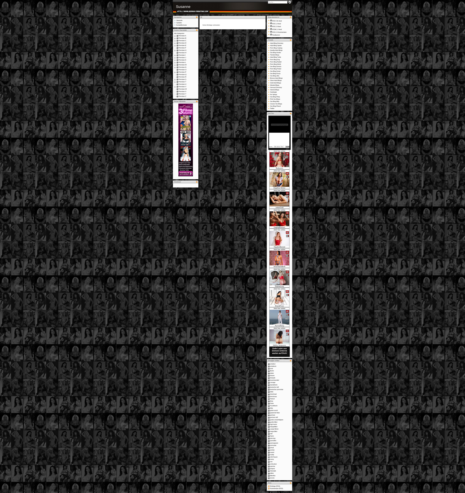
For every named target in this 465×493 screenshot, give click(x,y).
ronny (272, 459)
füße (271, 408)
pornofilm (273, 440)
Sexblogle (273, 92)
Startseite (179, 20)
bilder (272, 373)
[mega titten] (269, 431)
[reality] (269, 455)
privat (272, 448)
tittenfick (272, 476)
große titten (273, 422)
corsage (272, 382)
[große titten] (269, 422)
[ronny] (269, 459)
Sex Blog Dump (275, 71)
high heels (273, 424)
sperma (272, 466)
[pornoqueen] (269, 443)
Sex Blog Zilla (274, 76)
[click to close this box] (197, 17)
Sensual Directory (276, 87)
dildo (271, 392)
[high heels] (269, 424)
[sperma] (269, 466)
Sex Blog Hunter (275, 52)
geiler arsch (274, 410)
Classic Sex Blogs (276, 104)
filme (271, 401)
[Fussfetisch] (269, 406)
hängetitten (273, 427)
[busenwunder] (269, 380)
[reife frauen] (269, 457)
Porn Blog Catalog (276, 48)
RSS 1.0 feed (276, 24)
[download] (269, 394)
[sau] (269, 461)
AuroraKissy (279, 326)
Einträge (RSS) (275, 486)
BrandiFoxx (279, 306)
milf (271, 434)
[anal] (269, 368)
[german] (269, 415)
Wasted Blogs (274, 85)
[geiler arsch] (269, 410)
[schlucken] (269, 464)
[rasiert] (269, 452)
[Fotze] (269, 403)
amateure (273, 366)
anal (271, 368)
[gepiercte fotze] (269, 413)
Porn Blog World (275, 64)
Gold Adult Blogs (275, 83)
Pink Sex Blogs (275, 99)
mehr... (288, 149)
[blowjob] (269, 378)
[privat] (269, 448)
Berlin (272, 371)
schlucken (273, 464)
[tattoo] (269, 473)
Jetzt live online (279, 151)
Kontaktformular (181, 25)
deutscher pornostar (276, 389)
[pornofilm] (269, 440)
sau (271, 461)
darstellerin (273, 385)
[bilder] (269, 373)
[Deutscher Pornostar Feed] (271, 35)
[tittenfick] (269, 476)
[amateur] (269, 364)
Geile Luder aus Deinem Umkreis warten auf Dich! (279, 350)
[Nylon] (269, 436)
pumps (272, 450)
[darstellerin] (269, 385)
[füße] (269, 408)
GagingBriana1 (279, 227)
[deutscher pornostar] (269, 389)
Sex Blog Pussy (275, 73)
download (273, 394)
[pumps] (269, 450)
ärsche (272, 478)
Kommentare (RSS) (276, 488)
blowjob (272, 378)
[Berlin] (269, 371)
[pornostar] (269, 445)
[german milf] (269, 417)
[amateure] (269, 366)
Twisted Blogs (274, 55)
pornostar (273, 445)
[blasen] (269, 375)
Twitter (272, 108)
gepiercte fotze (275, 413)
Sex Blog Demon (275, 66)
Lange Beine (274, 429)
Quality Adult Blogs (276, 50)
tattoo (272, 473)
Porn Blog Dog (275, 59)
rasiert (272, 452)
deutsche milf (274, 387)
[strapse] (269, 468)
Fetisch (272, 399)
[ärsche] (269, 478)
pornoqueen (274, 443)
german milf (274, 417)
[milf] (269, 434)
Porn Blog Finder (275, 69)
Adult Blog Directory (276, 43)
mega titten (273, 431)
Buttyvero (279, 168)
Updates (179, 23)
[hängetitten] (269, 427)
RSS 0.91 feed (277, 21)
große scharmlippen (276, 420)
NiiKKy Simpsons (279, 345)
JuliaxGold (279, 207)
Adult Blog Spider (276, 45)
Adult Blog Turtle (275, 57)
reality (272, 455)
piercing (272, 438)
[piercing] (269, 438)
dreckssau (273, 396)
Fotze (272, 403)
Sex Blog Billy (274, 101)
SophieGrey (279, 286)
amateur (272, 364)
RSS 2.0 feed (276, 26)
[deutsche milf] (269, 387)
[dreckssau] (269, 396)
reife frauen (274, 457)
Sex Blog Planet (275, 106)
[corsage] (269, 382)
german (272, 415)
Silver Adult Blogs (276, 80)
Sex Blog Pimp (275, 97)
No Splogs (273, 94)
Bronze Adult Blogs (276, 78)
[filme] (269, 401)
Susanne (183, 7)
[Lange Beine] (269, 429)
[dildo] (269, 392)
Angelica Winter (279, 188)
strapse (272, 468)
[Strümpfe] (269, 471)
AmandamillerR (279, 266)
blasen (272, 375)
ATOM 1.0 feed (277, 29)
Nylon (272, 436)
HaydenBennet (279, 247)
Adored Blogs (274, 90)
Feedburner (276, 35)
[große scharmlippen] (269, 420)
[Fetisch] (269, 399)
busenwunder (274, 380)
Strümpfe (273, 471)
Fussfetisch (273, 406)
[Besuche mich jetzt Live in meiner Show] (279, 166)
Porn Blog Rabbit (275, 62)
